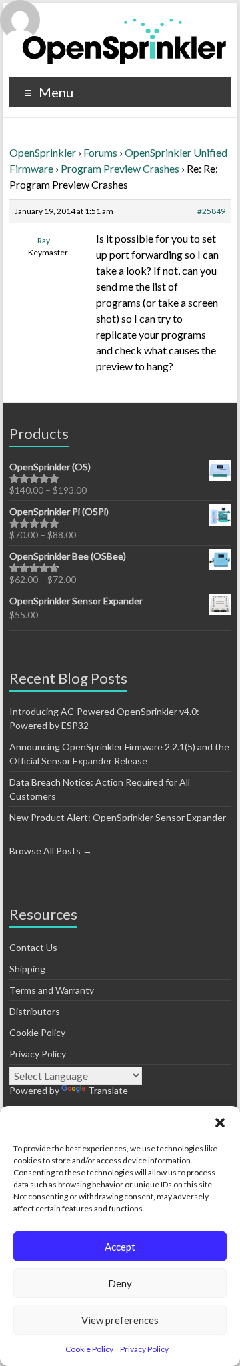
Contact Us (33, 947)
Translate (108, 1090)
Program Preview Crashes (120, 168)
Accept (120, 1247)
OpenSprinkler (42, 152)
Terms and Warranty (51, 990)
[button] (220, 1122)
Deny (120, 1283)
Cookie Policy (89, 1349)
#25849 (211, 211)
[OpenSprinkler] (124, 40)
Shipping (27, 968)
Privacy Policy (144, 1349)
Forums (100, 152)
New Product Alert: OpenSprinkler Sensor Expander (117, 817)
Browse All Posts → (50, 850)
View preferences (120, 1320)
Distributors (34, 1011)
